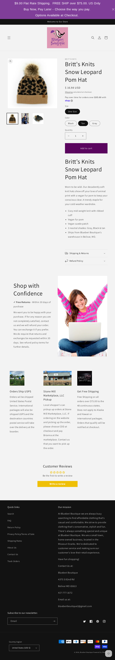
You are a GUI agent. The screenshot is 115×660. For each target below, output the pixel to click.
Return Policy (14, 527)
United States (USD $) (21, 648)
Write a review (57, 483)
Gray (94, 123)
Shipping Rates (14, 540)
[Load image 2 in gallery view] (25, 118)
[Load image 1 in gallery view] (12, 118)
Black (71, 123)
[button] (9, 37)
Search (10, 513)
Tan (83, 123)
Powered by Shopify (100, 652)
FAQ (9, 520)
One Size (72, 111)
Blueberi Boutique (86, 652)
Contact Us (12, 554)
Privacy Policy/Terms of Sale (20, 534)
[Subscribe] (54, 621)
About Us (11, 547)
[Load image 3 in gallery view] (38, 118)
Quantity (68, 130)
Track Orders (13, 561)
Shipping (69, 92)
